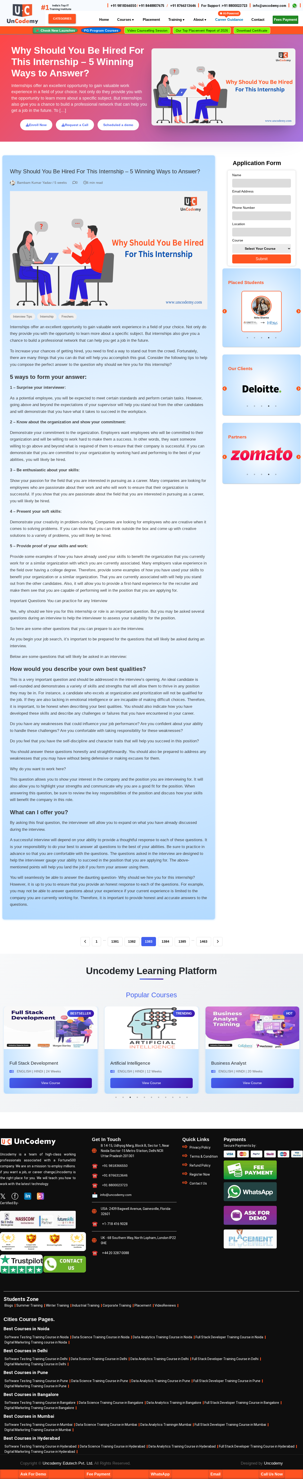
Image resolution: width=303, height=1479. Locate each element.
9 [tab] (172, 1097)
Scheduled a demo (118, 125)
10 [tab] (180, 1097)
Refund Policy (200, 1165)
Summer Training (29, 1305)
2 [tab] (254, 337)
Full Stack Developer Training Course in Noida (229, 1337)
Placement (142, 1305)
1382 (132, 941)
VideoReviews (165, 1305)
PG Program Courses (101, 30)
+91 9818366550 (123, 6)
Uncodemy (273, 1463)
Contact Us (198, 1183)
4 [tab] (268, 337)
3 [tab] (261, 337)
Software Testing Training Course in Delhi (35, 1359)
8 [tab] (165, 1097)
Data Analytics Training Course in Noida (162, 1337)
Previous (224, 311)
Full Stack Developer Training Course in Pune (226, 1381)
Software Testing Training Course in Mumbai (38, 1424)
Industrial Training (85, 1305)
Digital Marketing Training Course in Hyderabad (39, 1451)
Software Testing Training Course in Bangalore (40, 1402)
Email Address (243, 191)
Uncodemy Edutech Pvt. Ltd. (68, 1463)
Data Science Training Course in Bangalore (111, 1402)
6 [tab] (151, 1097)
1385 (182, 941)
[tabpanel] (261, 311)
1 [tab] (247, 337)
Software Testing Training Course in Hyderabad (40, 1446)
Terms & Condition (204, 1156)
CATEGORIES (62, 18)
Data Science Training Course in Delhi (99, 1359)
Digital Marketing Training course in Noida (35, 1342)
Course (237, 240)
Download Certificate (252, 30)
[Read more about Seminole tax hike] (295, 5)
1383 (148, 941)
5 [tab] (275, 337)
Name (236, 175)
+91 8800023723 (234, 6)
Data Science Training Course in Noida (100, 1337)
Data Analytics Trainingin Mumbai (165, 1424)
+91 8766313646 (183, 6)
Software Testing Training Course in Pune (36, 1381)
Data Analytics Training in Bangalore (174, 1402)
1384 (165, 941)
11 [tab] (187, 1097)
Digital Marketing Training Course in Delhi (35, 1364)
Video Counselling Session (147, 30)
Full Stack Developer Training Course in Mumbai (230, 1424)
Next (298, 311)
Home (104, 20)
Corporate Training (117, 1305)
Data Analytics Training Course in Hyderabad (182, 1446)
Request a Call (76, 125)
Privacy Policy (200, 1147)
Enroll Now (38, 125)
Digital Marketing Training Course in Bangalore (39, 1407)
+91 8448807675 (151, 6)
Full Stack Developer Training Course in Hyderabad (256, 1446)
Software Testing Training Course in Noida (36, 1337)
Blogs (8, 1305)
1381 (115, 941)
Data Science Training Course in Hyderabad (112, 1446)
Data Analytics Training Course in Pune (160, 1381)
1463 (203, 941)
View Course (50, 1083)
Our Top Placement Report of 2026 (202, 30)
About (199, 20)
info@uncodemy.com (269, 6)
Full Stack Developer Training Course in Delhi (225, 1359)
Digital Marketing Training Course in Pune (35, 1386)
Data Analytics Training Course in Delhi (159, 1359)
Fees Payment (285, 20)
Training (175, 20)
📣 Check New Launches (55, 30)
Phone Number (243, 208)
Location (238, 224)
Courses (124, 20)
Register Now (200, 1174)
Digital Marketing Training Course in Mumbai (37, 1429)
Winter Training (57, 1305)
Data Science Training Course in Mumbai (106, 1424)
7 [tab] (158, 1097)
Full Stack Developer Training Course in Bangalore (242, 1402)
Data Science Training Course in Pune (99, 1381)
